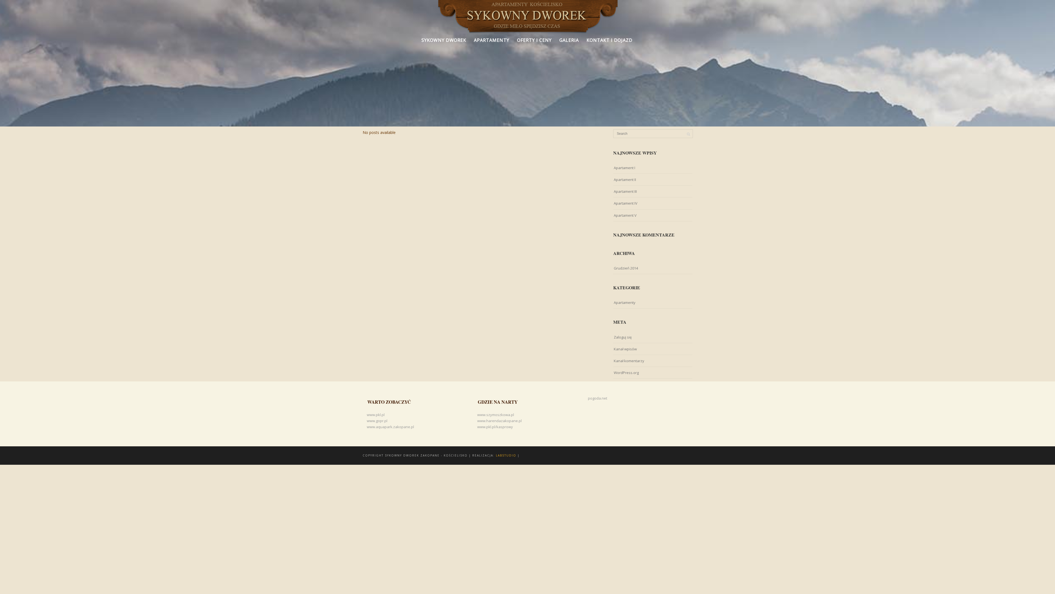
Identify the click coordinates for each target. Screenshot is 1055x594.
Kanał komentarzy (629, 360)
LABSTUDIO (506, 455)
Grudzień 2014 (626, 268)
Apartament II (625, 179)
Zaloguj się (623, 337)
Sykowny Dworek (443, 40)
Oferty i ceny (534, 40)
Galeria (569, 40)
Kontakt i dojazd (609, 40)
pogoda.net (597, 398)
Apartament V (625, 215)
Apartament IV (625, 203)
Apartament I (624, 167)
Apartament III (625, 191)
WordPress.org (626, 372)
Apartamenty (491, 40)
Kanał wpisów (625, 348)
